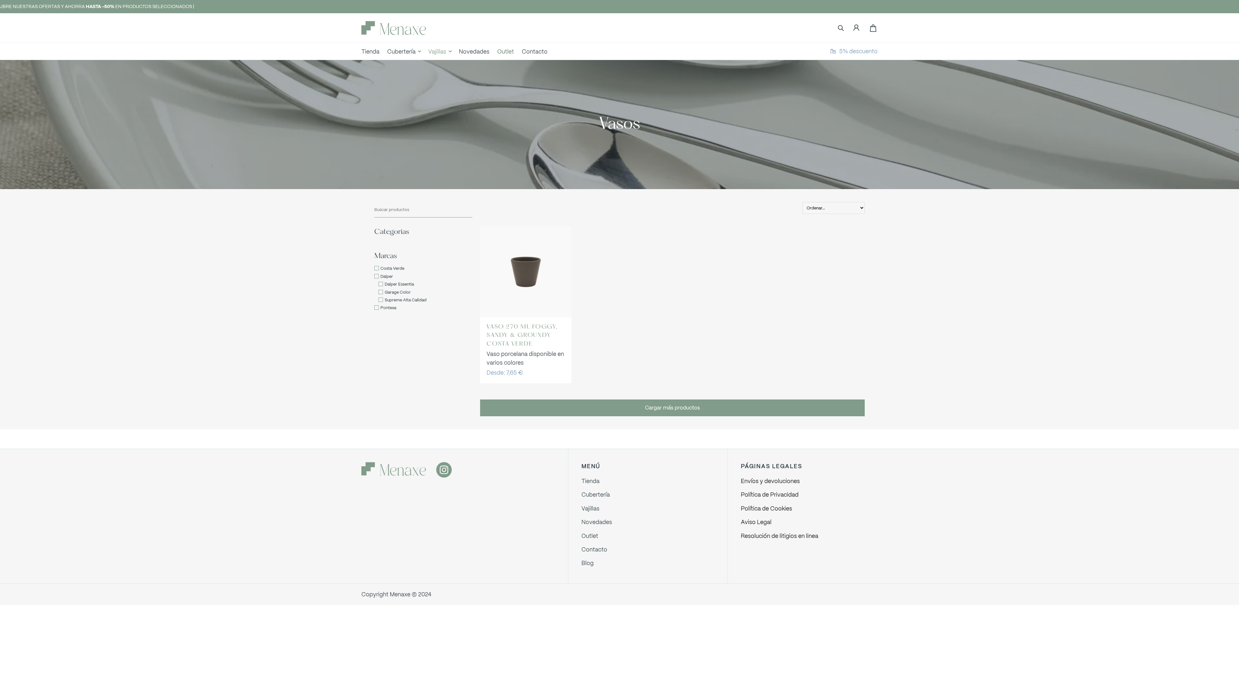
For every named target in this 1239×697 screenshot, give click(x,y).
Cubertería (595, 494)
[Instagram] (444, 470)
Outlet (589, 536)
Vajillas (590, 508)
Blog (587, 563)
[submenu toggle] (419, 51)
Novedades (596, 522)
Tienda (590, 481)
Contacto (594, 549)
